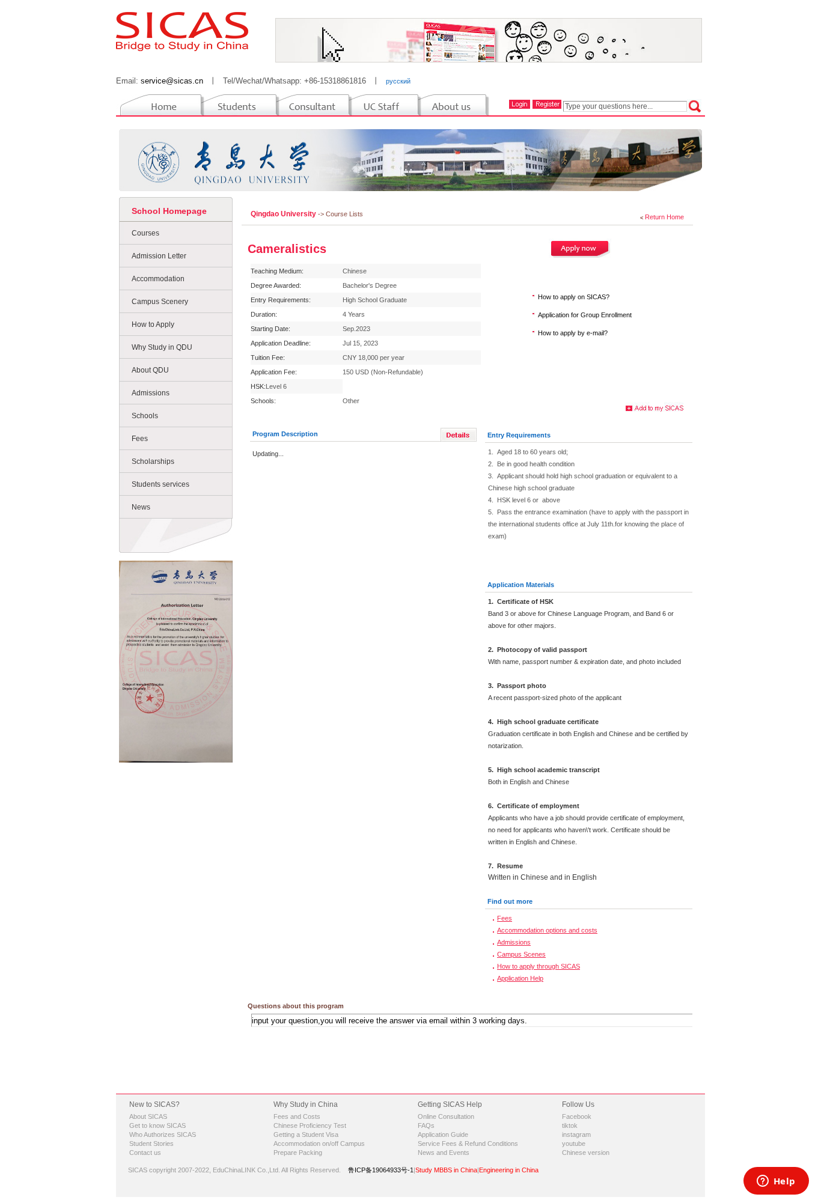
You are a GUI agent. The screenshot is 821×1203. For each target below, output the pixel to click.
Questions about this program (296, 1006)
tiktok (570, 1125)
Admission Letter (159, 256)
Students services (160, 484)
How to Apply (153, 324)
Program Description (285, 433)
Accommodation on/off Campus (319, 1143)
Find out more (510, 901)
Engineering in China (509, 1170)
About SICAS (148, 1116)
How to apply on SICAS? (573, 296)
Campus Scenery (160, 301)
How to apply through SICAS (538, 966)
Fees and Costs (296, 1116)
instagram (576, 1134)
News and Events (443, 1152)
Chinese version (585, 1152)
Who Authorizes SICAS (162, 1134)
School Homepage (169, 211)
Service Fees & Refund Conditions (468, 1143)
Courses (145, 233)
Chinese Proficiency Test (309, 1125)
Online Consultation (446, 1116)
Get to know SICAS (157, 1125)
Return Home (664, 217)
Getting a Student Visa (305, 1134)
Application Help (520, 978)
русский (398, 81)
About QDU (150, 370)
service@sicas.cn (172, 80)
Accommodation (158, 279)
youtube (573, 1143)
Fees (140, 438)
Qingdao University (284, 214)
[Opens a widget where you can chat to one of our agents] (776, 1182)
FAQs (426, 1125)
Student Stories (151, 1143)
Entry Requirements (519, 435)
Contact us (145, 1152)
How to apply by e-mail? (573, 333)
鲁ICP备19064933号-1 (381, 1170)
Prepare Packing (297, 1152)
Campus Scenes (521, 954)
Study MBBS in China (446, 1170)
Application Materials (520, 584)
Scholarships (153, 461)
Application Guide (443, 1134)
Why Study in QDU (162, 347)
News (141, 507)
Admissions (150, 393)
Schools (145, 416)
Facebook (576, 1116)
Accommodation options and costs (547, 930)
